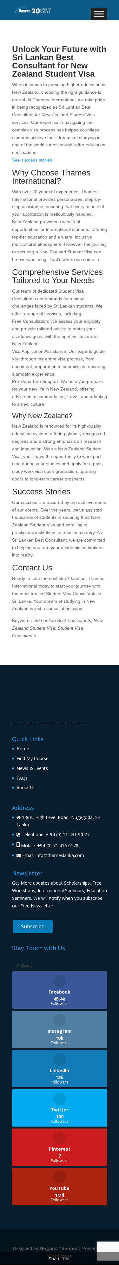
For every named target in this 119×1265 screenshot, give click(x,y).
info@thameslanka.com (60, 855)
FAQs (22, 778)
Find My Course (33, 758)
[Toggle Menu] (99, 14)
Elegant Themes (58, 1248)
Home (23, 749)
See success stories (32, 159)
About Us (26, 788)
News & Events (32, 768)
